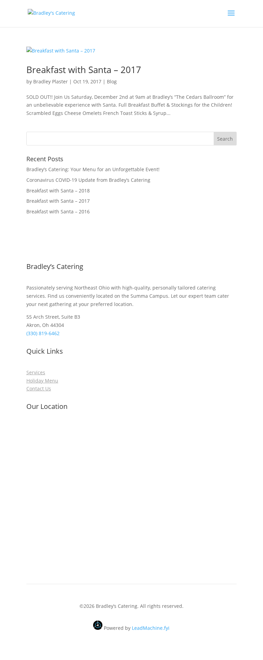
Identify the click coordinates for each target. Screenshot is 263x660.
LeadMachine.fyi (151, 628)
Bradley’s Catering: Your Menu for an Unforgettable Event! (93, 169)
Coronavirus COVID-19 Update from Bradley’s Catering (88, 180)
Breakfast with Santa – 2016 (58, 211)
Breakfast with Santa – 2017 (83, 69)
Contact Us (38, 388)
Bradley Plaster (50, 81)
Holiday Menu (42, 380)
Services (35, 372)
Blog (112, 81)
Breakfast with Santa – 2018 (58, 190)
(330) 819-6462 (43, 333)
